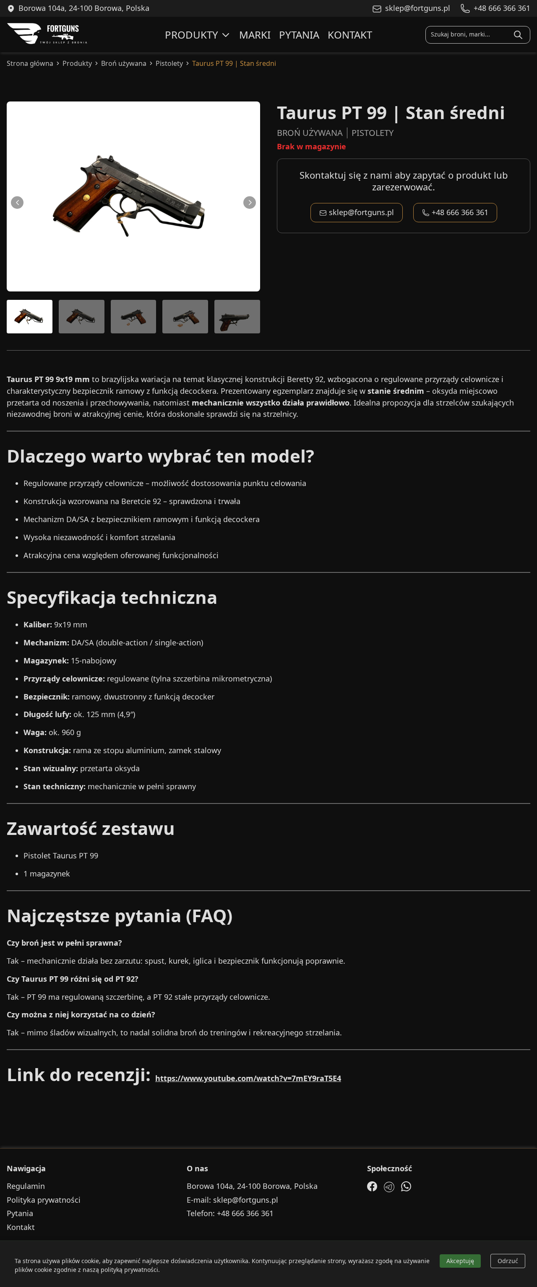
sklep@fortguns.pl (361, 212)
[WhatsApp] (406, 1186)
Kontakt (350, 35)
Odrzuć (508, 1261)
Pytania (299, 35)
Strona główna (30, 63)
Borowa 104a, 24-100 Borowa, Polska (252, 1186)
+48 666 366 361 (460, 212)
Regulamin (26, 1186)
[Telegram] (389, 1187)
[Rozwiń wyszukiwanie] (518, 34)
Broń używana (123, 63)
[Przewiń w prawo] (249, 202)
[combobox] (468, 34)
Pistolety (169, 63)
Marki (255, 35)
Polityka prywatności (44, 1200)
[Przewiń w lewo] (17, 202)
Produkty (191, 35)
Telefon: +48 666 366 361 (230, 1213)
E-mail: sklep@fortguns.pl (232, 1200)
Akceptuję (460, 1261)
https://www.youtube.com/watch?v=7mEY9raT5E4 (248, 1078)
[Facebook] (372, 1186)
